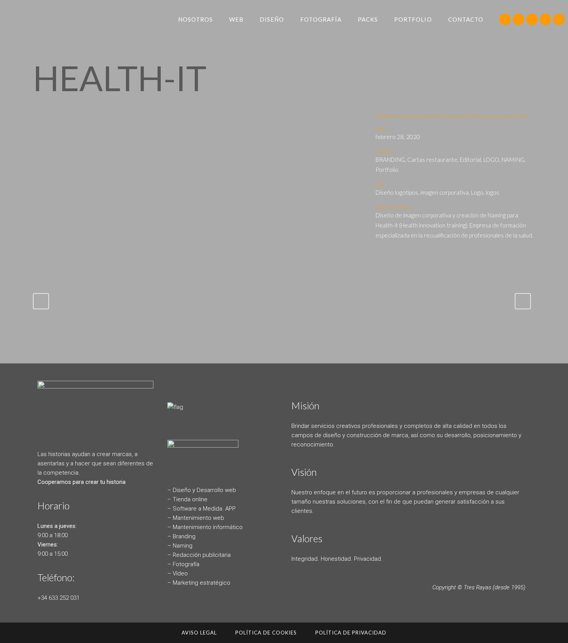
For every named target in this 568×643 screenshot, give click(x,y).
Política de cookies (266, 632)
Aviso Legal (199, 632)
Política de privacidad (350, 632)
